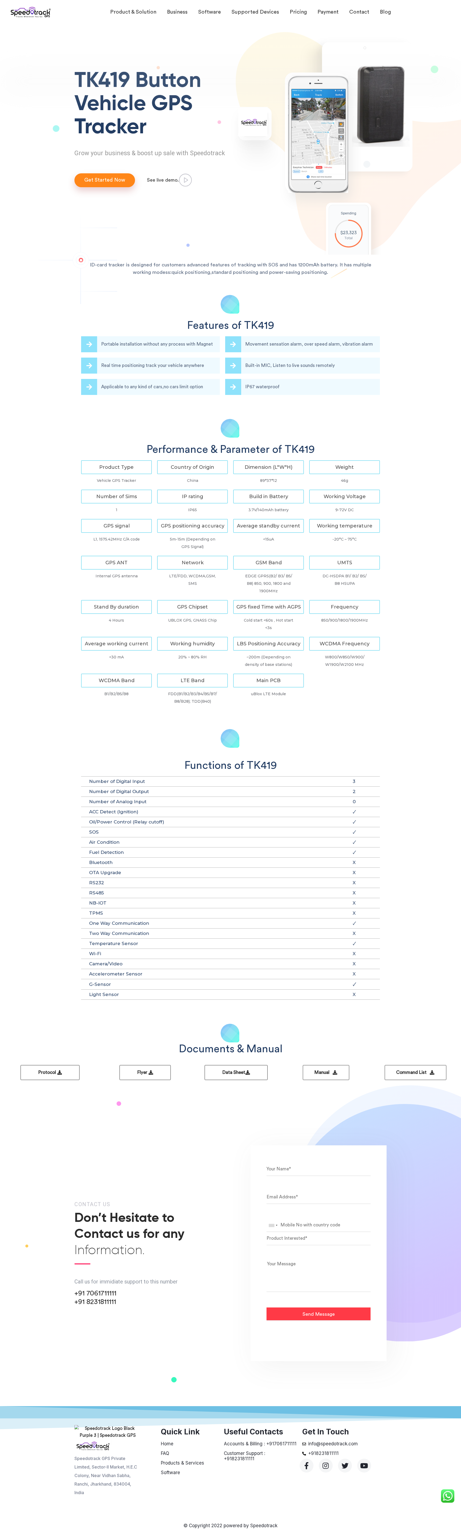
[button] (116, 467)
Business (177, 12)
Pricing (298, 12)
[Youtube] (364, 1466)
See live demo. (163, 180)
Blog (385, 12)
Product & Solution (133, 12)
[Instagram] (326, 1466)
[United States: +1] (273, 1225)
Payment (328, 12)
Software (209, 12)
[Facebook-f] (306, 1466)
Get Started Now (104, 180)
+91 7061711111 (95, 1293)
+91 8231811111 (95, 1301)
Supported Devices (255, 12)
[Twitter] (345, 1466)
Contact (359, 12)
